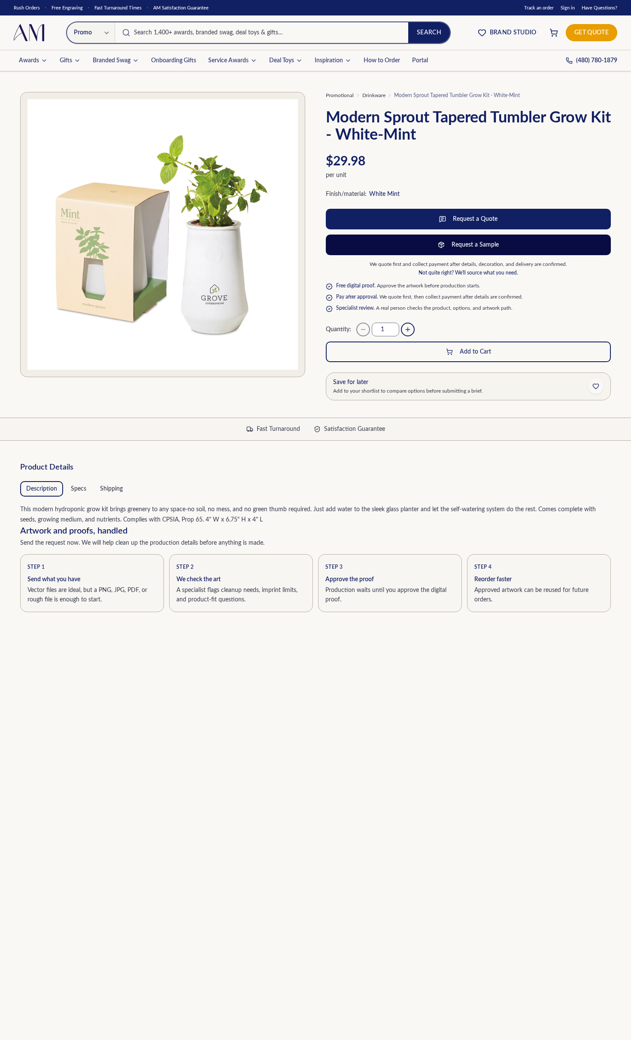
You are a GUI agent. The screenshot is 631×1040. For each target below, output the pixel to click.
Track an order (539, 8)
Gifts (66, 61)
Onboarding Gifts (173, 61)
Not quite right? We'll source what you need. (468, 272)
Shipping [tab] (111, 489)
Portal (420, 61)
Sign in (568, 8)
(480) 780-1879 (596, 61)
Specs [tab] (78, 489)
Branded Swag (111, 61)
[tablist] (315, 488)
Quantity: (338, 329)
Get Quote (591, 33)
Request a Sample (475, 245)
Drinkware (373, 95)
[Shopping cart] (553, 32)
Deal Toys (281, 61)
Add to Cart (475, 352)
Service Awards (228, 61)
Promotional (340, 95)
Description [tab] (41, 489)
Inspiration (329, 61)
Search (429, 33)
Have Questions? (599, 8)
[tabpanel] (315, 513)
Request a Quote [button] (475, 219)
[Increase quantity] (408, 329)
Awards (29, 61)
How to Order (382, 61)
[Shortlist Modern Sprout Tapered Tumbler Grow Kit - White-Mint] (596, 386)
